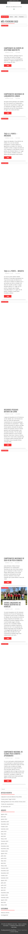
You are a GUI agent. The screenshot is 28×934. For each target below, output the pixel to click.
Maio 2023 (3, 834)
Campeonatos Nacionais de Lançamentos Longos (14, 95)
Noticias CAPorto (4, 25)
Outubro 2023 (4, 826)
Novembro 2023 (5, 824)
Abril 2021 (3, 890)
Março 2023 (4, 838)
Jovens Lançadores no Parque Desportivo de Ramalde (12, 604)
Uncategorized (4, 915)
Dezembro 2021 (5, 870)
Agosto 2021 (4, 880)
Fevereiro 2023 (4, 841)
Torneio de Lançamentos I (7, 804)
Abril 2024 (3, 816)
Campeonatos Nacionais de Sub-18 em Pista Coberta (14, 559)
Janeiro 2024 (4, 819)
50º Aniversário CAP (6, 806)
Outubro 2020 (4, 895)
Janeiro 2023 (4, 843)
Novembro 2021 (5, 873)
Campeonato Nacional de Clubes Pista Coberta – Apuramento (13, 753)
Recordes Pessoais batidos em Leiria (11, 410)
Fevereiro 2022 (4, 868)
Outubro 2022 (4, 851)
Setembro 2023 (4, 829)
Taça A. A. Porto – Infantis (14, 271)
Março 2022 (4, 865)
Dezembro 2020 (5, 892)
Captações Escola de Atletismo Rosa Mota (11, 796)
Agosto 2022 (4, 853)
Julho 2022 (3, 856)
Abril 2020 (3, 902)
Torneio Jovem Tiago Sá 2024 (8, 799)
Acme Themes (14, 931)
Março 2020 (4, 905)
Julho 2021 (3, 883)
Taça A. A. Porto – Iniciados (10, 134)
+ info (7, 65)
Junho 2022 (3, 858)
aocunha (18, 52)
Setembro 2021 (4, 878)
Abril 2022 (3, 863)
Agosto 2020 (4, 900)
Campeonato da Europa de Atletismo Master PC (14, 49)
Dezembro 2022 (5, 846)
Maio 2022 (3, 861)
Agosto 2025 (4, 814)
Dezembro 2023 (5, 821)
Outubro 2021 (4, 875)
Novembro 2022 (5, 848)
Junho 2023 (3, 831)
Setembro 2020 (4, 897)
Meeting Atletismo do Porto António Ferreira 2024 (13, 801)
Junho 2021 (3, 885)
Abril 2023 (3, 836)
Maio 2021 (3, 887)
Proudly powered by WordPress (8, 930)
